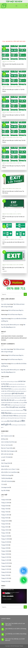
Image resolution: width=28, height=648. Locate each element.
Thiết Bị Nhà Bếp (5, 478)
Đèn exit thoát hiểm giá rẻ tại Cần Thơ (11, 214)
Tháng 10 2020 (5, 542)
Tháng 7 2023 (5, 508)
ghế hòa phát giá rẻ (22, 391)
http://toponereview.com (7, 395)
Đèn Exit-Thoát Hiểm (7, 448)
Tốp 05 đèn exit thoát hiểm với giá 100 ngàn (12, 305)
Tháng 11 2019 (5, 560)
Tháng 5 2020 (5, 551)
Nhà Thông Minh (5, 463)
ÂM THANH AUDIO (7, 436)
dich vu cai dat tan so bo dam (16, 388)
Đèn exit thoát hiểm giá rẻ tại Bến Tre (11, 86)
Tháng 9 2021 (5, 517)
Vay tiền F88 (4, 490)
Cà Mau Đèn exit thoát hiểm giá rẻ (18, 384)
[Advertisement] (14, 23)
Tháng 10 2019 (5, 563)
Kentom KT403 (13, 397)
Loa (2, 460)
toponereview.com (10, 410)
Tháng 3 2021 (5, 527)
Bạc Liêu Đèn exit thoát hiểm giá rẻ (8, 381)
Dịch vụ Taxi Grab (6, 445)
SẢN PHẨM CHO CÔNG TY (9, 469)
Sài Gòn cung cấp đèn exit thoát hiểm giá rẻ (12, 239)
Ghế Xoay (3, 393)
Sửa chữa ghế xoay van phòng (15, 407)
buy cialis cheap (5, 304)
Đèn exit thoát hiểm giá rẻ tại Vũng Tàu (12, 163)
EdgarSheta (4, 318)
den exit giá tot (12, 386)
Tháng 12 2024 (5, 502)
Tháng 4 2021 (5, 523)
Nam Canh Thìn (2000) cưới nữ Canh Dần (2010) (15, 624)
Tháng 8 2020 (5, 545)
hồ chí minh (22, 395)
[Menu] (16, 6)
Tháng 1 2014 (5, 575)
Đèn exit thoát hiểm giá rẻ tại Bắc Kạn (11, 112)
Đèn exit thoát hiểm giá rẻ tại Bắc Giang (12, 137)
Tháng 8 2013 (5, 581)
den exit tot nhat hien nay (21, 386)
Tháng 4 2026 (5, 499)
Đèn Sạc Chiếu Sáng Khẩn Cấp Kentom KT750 (13, 418)
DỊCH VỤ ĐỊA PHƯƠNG (8, 442)
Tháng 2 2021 (5, 530)
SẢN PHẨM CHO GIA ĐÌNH (9, 472)
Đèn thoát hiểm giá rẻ (14, 421)
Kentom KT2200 (20, 397)
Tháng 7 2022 (5, 511)
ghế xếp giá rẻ (8, 393)
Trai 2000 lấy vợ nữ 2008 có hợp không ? (15, 634)
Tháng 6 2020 (5, 548)
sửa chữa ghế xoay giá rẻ (15, 404)
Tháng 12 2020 (5, 536)
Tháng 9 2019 (5, 566)
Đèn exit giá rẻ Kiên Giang (8, 61)
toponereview (4, 410)
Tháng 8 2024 (5, 505)
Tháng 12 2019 (5, 557)
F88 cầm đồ (11, 391)
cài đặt (10, 384)
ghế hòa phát (16, 391)
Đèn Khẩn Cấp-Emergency (8, 451)
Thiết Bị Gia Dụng (6, 475)
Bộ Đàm (3, 439)
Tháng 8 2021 (5, 520)
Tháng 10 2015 (5, 572)
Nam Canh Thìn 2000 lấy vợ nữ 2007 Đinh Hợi (15, 639)
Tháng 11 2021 (5, 514)
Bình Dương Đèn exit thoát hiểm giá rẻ (11, 188)
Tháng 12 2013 (5, 578)
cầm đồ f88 (4, 386)
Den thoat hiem (6, 389)
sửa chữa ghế (21, 402)
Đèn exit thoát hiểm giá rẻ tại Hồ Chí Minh (12, 264)
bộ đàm (16, 381)
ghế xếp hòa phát (18, 393)
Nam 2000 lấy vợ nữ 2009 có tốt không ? (15, 629)
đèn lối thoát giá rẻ (14, 424)
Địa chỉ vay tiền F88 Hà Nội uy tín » (10, 324)
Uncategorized (5, 487)
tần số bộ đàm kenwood (18, 410)
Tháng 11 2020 (5, 539)
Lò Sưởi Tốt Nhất (6, 457)
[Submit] (25, 294)
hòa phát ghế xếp (16, 395)
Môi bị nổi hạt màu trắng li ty (15, 310)
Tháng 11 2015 (5, 569)
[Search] (26, 5)
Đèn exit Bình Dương (16, 413)
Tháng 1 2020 (5, 554)
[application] (14, 596)
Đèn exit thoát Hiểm (9, 415)
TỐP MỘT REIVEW (6, 481)
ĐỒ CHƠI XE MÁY (6, 454)
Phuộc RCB (4, 466)
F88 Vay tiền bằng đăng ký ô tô (13, 326)
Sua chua (16, 400)
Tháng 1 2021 (5, 533)
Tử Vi (2, 484)
